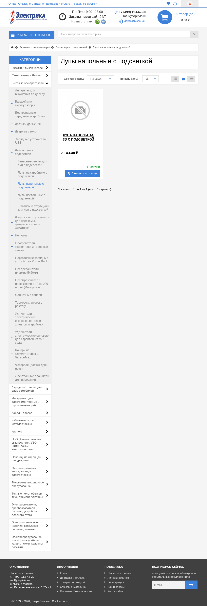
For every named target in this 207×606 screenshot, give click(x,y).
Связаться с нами (119, 573)
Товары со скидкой (84, 3)
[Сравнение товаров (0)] (175, 4)
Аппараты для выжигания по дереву (30, 92)
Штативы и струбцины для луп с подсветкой (33, 207)
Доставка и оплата (58, 3)
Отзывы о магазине (31, 3)
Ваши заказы (116, 586)
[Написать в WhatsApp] (97, 21)
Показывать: (128, 78)
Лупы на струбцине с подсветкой (32, 174)
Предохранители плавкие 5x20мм (27, 270)
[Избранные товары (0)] (168, 4)
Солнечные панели (28, 295)
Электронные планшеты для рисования (32, 377)
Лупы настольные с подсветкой (31, 196)
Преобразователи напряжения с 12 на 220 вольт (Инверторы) (31, 284)
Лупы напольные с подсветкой (31, 185)
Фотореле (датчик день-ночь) (32, 366)
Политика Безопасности (76, 591)
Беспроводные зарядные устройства (30, 114)
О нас (12, 3)
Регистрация (116, 582)
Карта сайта (116, 591)
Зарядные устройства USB (30, 141)
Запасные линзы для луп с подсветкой (32, 163)
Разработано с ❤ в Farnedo (50, 601)
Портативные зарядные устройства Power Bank (31, 259)
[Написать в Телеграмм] (103, 21)
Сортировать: (72, 78)
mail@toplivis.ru (134, 16)
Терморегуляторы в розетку (28, 304)
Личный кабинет (118, 577)
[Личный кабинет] (190, 3)
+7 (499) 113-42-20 (132, 12)
